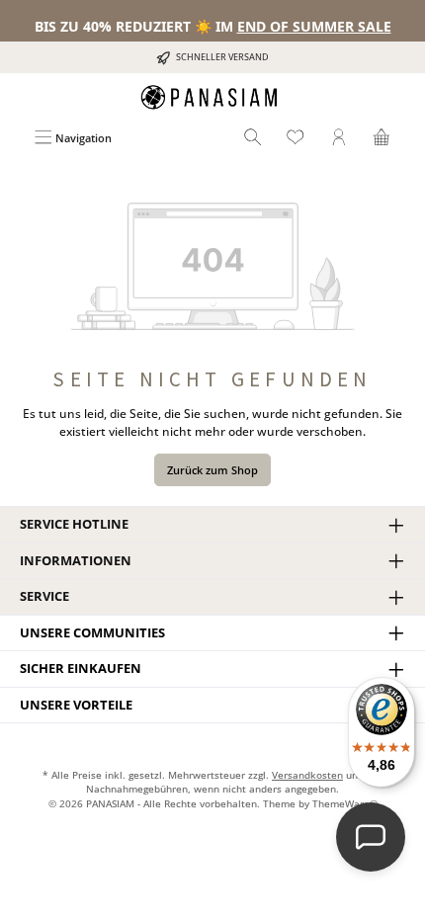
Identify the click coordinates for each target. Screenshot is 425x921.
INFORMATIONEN (75, 560)
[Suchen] (253, 138)
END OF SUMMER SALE (314, 26)
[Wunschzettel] (295, 138)
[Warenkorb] (381, 138)
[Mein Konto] (339, 138)
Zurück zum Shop (212, 469)
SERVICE (44, 596)
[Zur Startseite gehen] (212, 98)
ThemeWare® (345, 803)
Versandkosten (307, 775)
